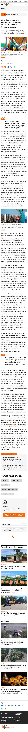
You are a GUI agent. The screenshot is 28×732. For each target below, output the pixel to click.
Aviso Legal (18, 717)
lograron (3, 238)
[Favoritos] (2, 67)
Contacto (17, 720)
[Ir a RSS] (6, 708)
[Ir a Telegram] (12, 705)
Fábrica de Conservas (9, 489)
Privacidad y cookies (7, 717)
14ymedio (4, 713)
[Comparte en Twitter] (11, 67)
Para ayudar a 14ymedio (12, 14)
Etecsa (19, 1)
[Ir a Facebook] (2, 705)
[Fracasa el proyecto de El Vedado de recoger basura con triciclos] (14, 603)
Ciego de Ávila (16, 480)
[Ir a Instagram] (9, 705)
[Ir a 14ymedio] (9, 4)
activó (13, 424)
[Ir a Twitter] (6, 705)
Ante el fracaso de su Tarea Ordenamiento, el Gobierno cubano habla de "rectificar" (12, 459)
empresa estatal (7, 494)
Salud (15, 1)
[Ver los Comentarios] (5, 67)
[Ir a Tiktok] (16, 705)
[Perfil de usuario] (26, 4)
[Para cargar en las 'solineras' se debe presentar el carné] (14, 556)
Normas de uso (23, 524)
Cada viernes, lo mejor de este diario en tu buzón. (14, 515)
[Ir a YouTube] (23, 705)
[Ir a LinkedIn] (19, 705)
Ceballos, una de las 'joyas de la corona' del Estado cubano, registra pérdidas (13, 467)
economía (5, 485)
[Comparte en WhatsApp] (14, 67)
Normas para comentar (18, 714)
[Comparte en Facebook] (8, 67)
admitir (10, 82)
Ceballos (5, 480)
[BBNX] (7, 727)
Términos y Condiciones (4, 720)
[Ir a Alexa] (2, 708)
